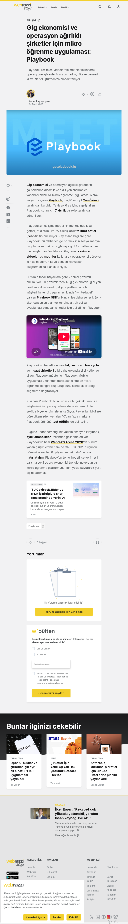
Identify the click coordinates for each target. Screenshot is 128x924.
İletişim (90, 899)
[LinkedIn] (97, 917)
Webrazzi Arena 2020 (67, 442)
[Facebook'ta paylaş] (8, 207)
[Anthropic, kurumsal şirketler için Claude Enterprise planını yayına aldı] (104, 744)
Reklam (90, 885)
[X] (91, 917)
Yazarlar (91, 872)
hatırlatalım (35, 457)
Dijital (49, 867)
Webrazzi (55, 783)
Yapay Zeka (16, 758)
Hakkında (91, 867)
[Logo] (23, 6)
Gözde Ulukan (97, 785)
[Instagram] (109, 917)
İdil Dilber (15, 785)
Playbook (33, 526)
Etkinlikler (65, 7)
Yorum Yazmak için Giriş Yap (64, 611)
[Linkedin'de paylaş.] (8, 221)
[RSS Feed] (115, 921)
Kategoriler (42, 7)
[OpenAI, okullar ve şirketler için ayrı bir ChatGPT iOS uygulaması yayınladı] (24, 744)
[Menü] (8, 7)
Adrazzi (34, 514)
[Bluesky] (115, 917)
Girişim (31, 20)
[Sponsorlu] (86, 490)
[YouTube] (103, 917)
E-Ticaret (51, 872)
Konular (54, 7)
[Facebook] (109, 921)
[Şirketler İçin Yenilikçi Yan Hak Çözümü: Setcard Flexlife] (64, 744)
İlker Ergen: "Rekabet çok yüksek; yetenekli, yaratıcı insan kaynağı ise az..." (76, 813)
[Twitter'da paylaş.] (8, 214)
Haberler (31, 867)
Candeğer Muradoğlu (67, 835)
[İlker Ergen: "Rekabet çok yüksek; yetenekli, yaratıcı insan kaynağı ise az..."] (40, 813)
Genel (53, 758)
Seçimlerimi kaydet (51, 693)
